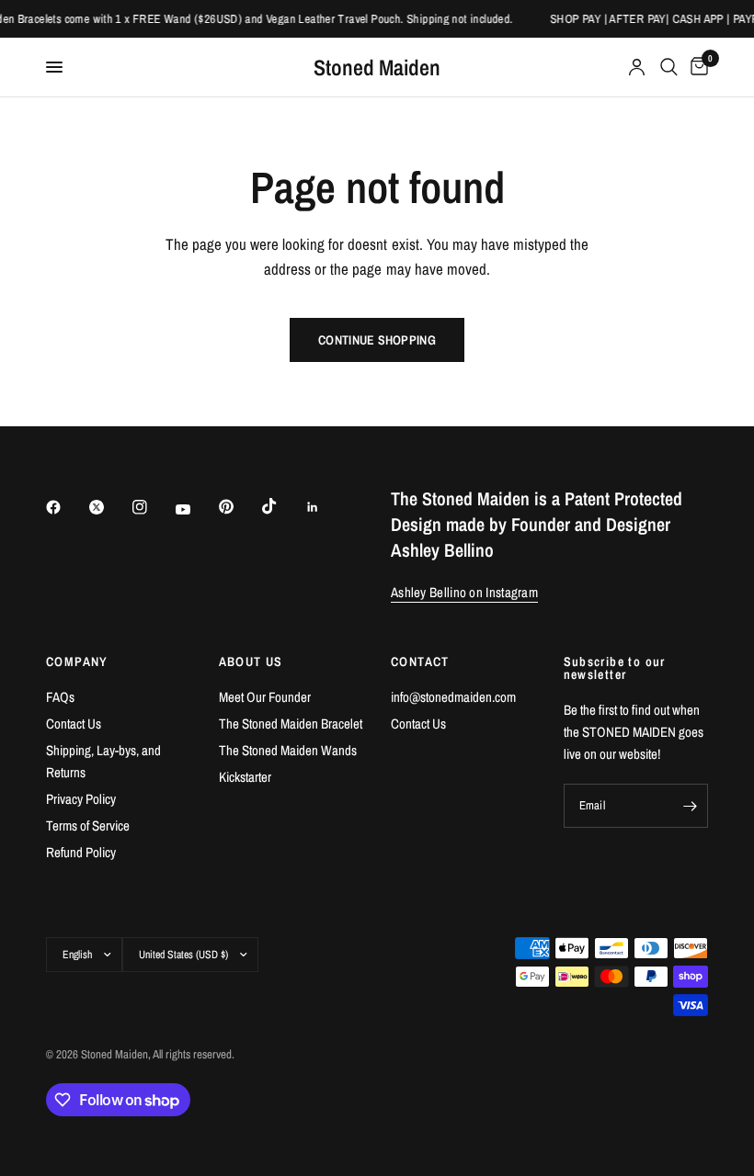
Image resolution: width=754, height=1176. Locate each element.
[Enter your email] (689, 806)
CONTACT (420, 661)
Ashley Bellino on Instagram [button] (464, 592)
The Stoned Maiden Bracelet (290, 723)
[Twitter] (109, 507)
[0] (696, 67)
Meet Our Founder (265, 697)
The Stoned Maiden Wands (288, 750)
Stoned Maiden (377, 67)
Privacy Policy (81, 798)
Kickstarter (245, 776)
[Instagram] (152, 507)
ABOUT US (251, 661)
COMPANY (77, 661)
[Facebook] (66, 507)
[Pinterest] (239, 507)
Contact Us (73, 723)
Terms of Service (88, 825)
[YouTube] (196, 510)
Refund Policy (81, 852)
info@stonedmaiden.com (453, 697)
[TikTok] (282, 506)
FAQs (60, 697)
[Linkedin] (325, 507)
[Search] (669, 67)
